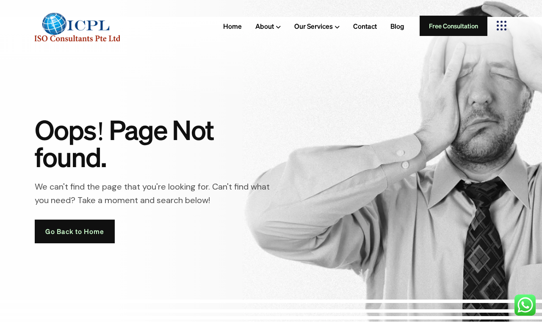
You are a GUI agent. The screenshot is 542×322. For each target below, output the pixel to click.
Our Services (313, 26)
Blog (397, 26)
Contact (365, 26)
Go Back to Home (74, 231)
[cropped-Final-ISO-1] (77, 25)
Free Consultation (453, 26)
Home (232, 26)
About (264, 26)
